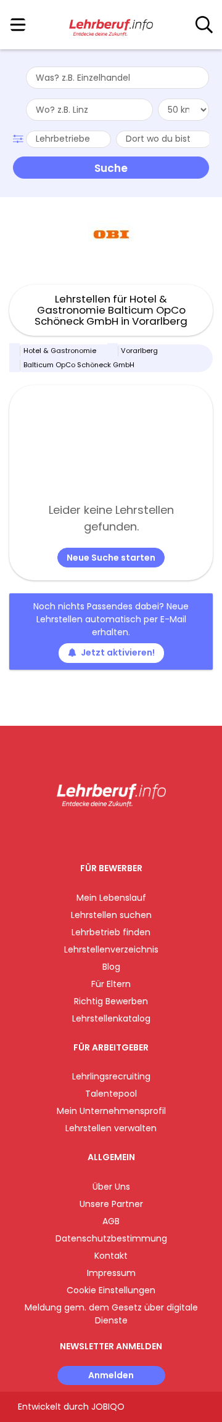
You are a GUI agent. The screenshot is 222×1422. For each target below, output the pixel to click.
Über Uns (111, 1186)
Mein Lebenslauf (111, 898)
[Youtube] (124, 833)
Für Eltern (111, 984)
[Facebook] (83, 833)
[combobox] (117, 78)
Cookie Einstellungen (111, 1290)
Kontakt (111, 1255)
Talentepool (111, 1093)
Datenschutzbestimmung (111, 1238)
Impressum (111, 1273)
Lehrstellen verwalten (111, 1128)
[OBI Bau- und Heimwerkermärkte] (111, 234)
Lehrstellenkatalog (111, 1018)
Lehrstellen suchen (111, 915)
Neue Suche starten (111, 557)
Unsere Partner (111, 1204)
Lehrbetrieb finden (111, 932)
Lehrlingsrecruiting (111, 1076)
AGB (111, 1221)
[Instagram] (103, 833)
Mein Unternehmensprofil (111, 1111)
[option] (111, 235)
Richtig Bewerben (111, 1001)
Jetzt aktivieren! (118, 652)
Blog (111, 967)
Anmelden (111, 1375)
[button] (19, 137)
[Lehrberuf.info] (110, 25)
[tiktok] (142, 833)
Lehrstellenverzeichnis (111, 949)
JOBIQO (108, 1406)
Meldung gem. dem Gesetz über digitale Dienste (111, 1314)
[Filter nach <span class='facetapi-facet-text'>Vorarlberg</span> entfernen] (112, 351)
